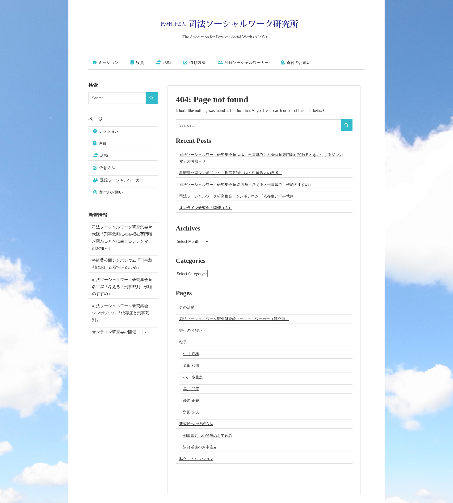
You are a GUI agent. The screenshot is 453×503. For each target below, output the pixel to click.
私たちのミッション (196, 458)
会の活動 (186, 307)
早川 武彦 (191, 389)
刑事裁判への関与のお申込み (207, 435)
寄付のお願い (298, 62)
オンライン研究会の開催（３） (205, 207)
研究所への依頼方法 (196, 424)
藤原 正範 (191, 400)
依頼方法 (197, 62)
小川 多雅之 (193, 377)
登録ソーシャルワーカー (246, 62)
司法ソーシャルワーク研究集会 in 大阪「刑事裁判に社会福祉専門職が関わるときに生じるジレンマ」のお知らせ (261, 158)
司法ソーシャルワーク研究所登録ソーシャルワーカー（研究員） (234, 319)
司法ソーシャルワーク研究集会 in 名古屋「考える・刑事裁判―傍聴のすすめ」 (246, 184)
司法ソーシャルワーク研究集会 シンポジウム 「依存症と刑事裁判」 (238, 196)
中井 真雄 (191, 353)
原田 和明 (191, 365)
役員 (139, 62)
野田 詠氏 (191, 412)
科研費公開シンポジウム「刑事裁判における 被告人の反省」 (230, 173)
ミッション (107, 62)
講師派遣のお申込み (200, 447)
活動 (166, 62)
